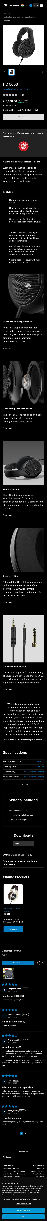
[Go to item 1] (8, 973)
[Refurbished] (13, 894)
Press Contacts (38, 1174)
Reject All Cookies (23, 1210)
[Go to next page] (30, 1133)
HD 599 (7, 914)
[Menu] (41, 5)
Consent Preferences (23, 1204)
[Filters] (37, 963)
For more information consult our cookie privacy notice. (21, 1199)
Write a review (18, 963)
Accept (23, 1216)
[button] (22, 5)
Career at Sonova (37, 1171)
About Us (40, 1168)
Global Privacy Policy (11, 1168)
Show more (7, 348)
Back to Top (23, 1152)
